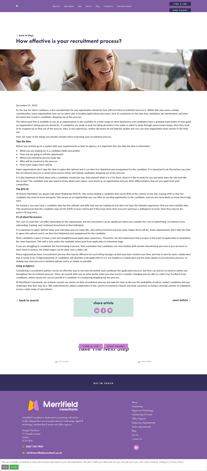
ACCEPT (14, 467)
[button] (180, 4)
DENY (5, 467)
